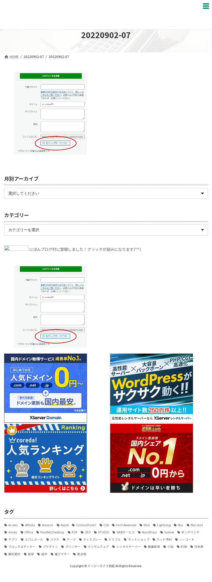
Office (29, 532)
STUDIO (103, 532)
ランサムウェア (98, 546)
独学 (31, 554)
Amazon (47, 525)
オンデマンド (190, 532)
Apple (65, 525)
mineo (12, 532)
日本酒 (198, 546)
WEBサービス (125, 532)
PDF (75, 532)
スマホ (54, 539)
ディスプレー (92, 539)
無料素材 (14, 554)
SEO (88, 532)
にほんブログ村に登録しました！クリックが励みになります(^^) (85, 249)
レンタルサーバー (128, 546)
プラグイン (50, 546)
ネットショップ (138, 539)
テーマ (71, 539)
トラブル (114, 539)
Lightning (164, 525)
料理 (184, 546)
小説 (170, 546)
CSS (106, 525)
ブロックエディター (21, 546)
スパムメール (34, 539)
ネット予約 (164, 539)
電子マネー (62, 554)
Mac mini (197, 525)
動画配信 (154, 546)
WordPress (149, 532)
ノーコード (186, 539)
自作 (44, 554)
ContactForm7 (86, 525)
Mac (180, 525)
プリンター (72, 546)
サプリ (12, 539)
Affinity (30, 525)
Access (13, 525)
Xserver (169, 532)
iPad (147, 525)
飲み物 (81, 554)
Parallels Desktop (52, 532)
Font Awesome (126, 525)
